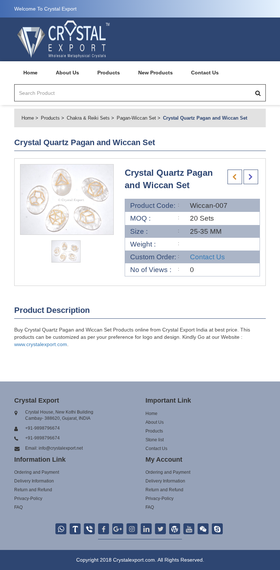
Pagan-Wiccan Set (136, 118)
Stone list (154, 439)
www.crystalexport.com (40, 344)
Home (30, 72)
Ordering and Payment (36, 472)
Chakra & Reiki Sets (88, 118)
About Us (67, 72)
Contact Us (205, 72)
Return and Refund (33, 489)
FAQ (18, 507)
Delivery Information (34, 481)
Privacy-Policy (28, 498)
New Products (155, 72)
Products (108, 72)
